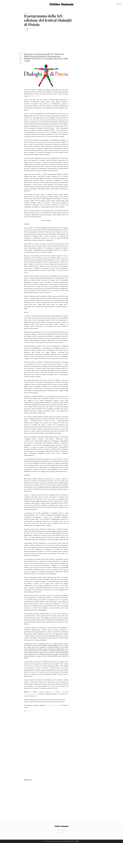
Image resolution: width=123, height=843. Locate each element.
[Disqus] (48, 729)
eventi (27, 710)
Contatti (58, 830)
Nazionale (30, 13)
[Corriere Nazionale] (61, 4)
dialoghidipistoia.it (33, 96)
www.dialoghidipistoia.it (31, 694)
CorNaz (32, 28)
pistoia (31, 710)
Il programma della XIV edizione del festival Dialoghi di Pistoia (48, 20)
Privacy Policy (64, 830)
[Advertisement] (46, 42)
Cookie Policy (71, 841)
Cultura (26, 13)
